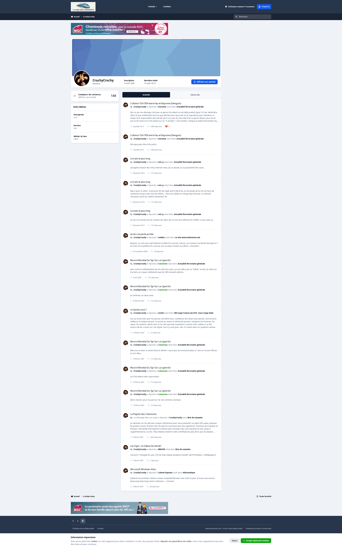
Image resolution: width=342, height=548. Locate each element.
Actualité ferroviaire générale (190, 106)
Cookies (100, 528)
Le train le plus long (140, 158)
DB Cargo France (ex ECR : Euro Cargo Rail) (193, 313)
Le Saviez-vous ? (138, 309)
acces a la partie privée (141, 234)
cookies (94, 541)
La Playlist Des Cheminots (143, 414)
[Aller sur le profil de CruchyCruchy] (125, 105)
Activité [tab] (146, 94)
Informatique (189, 472)
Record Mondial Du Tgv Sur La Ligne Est (150, 260)
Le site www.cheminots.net (187, 237)
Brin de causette (195, 417)
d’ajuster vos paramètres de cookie (175, 541)
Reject (234, 540)
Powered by (258, 528)
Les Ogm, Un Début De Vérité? (145, 445)
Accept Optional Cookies (257, 540)
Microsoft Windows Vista (143, 469)
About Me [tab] (195, 94)
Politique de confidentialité (83, 528)
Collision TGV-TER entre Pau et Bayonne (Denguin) (155, 103)
